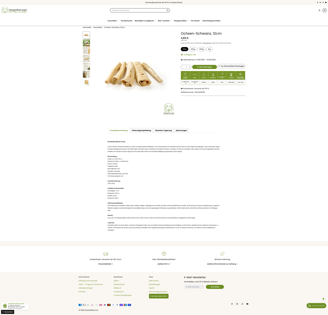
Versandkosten (207, 43)
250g (193, 49)
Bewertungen (181, 130)
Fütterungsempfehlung (141, 130)
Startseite (87, 27)
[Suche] (167, 10)
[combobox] (140, 10)
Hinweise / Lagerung (163, 130)
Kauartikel (97, 27)
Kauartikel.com (91, 310)
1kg (209, 49)
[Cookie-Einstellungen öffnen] (323, 299)
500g (201, 49)
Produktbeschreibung (119, 130)
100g (184, 49)
